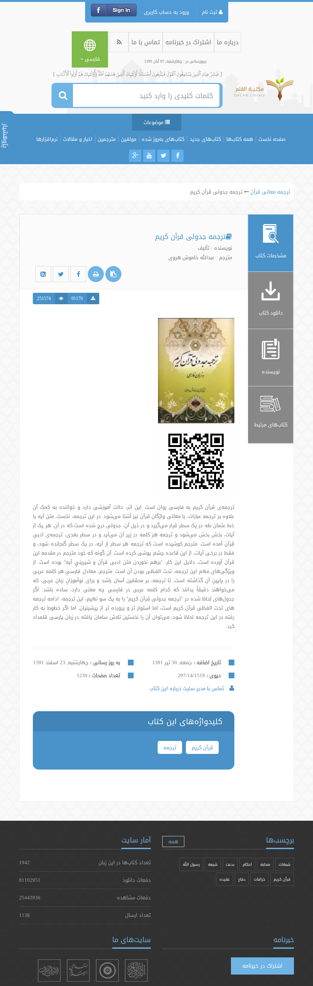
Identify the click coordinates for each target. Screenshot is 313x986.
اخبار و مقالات (77, 139)
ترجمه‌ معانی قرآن (270, 191)
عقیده (224, 879)
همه (173, 841)
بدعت (230, 864)
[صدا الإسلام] (78, 970)
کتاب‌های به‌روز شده (163, 139)
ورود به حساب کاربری (166, 11)
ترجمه (169, 747)
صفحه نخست (272, 139)
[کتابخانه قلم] (264, 92)
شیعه (213, 864)
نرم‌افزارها (47, 139)
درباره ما (228, 42)
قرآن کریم (202, 747)
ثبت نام (210, 11)
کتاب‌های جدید (205, 139)
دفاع (241, 879)
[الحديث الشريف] (49, 970)
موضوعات (154, 122)
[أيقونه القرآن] (136, 970)
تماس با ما (145, 42)
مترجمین (107, 139)
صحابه (265, 864)
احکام (247, 864)
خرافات (259, 879)
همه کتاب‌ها (239, 139)
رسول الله (191, 864)
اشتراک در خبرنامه (188, 42)
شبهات (284, 864)
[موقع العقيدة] (107, 970)
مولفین (128, 139)
